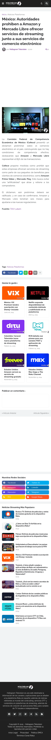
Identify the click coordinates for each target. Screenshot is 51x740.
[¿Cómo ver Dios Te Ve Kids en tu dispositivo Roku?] (8, 526)
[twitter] (15, 714)
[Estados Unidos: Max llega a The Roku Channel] (38, 360)
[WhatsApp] (26, 273)
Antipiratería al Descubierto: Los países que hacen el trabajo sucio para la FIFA (31, 545)
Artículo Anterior (9, 413)
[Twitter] (21, 273)
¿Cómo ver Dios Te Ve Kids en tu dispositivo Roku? (28, 525)
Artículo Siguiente (41, 413)
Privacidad (24, 733)
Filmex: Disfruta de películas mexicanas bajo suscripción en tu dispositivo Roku (32, 535)
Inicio (4, 14)
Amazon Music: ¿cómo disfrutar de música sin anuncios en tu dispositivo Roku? (31, 606)
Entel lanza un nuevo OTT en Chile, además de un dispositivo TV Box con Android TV (31, 618)
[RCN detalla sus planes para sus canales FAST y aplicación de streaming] (38, 326)
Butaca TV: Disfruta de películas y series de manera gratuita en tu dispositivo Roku (32, 514)
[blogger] (42, 714)
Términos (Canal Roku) (26, 736)
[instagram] (20, 714)
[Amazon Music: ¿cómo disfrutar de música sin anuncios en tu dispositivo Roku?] (8, 607)
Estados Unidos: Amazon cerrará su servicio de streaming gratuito (12, 373)
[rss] (36, 714)
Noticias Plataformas (16, 14)
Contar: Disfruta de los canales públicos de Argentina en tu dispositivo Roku (32, 595)
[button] (3, 3)
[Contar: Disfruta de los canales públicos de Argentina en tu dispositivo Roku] (8, 596)
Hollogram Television (33, 724)
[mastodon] (25, 714)
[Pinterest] (30, 273)
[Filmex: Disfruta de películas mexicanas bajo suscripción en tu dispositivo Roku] (8, 537)
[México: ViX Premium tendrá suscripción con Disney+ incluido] (13, 293)
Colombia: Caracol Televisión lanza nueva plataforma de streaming (12, 339)
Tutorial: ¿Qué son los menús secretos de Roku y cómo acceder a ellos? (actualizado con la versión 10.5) (32, 584)
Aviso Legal (13, 733)
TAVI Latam (15, 209)
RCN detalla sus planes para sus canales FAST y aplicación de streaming (36, 341)
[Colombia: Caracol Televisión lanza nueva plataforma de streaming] (13, 326)
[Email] (35, 273)
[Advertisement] (25, 79)
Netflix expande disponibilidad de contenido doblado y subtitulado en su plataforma (37, 307)
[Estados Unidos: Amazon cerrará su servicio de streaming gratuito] (13, 360)
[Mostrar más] (40, 273)
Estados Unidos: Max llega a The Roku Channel (36, 371)
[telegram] (31, 714)
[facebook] (9, 714)
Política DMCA (37, 733)
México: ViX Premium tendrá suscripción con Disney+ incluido (11, 306)
